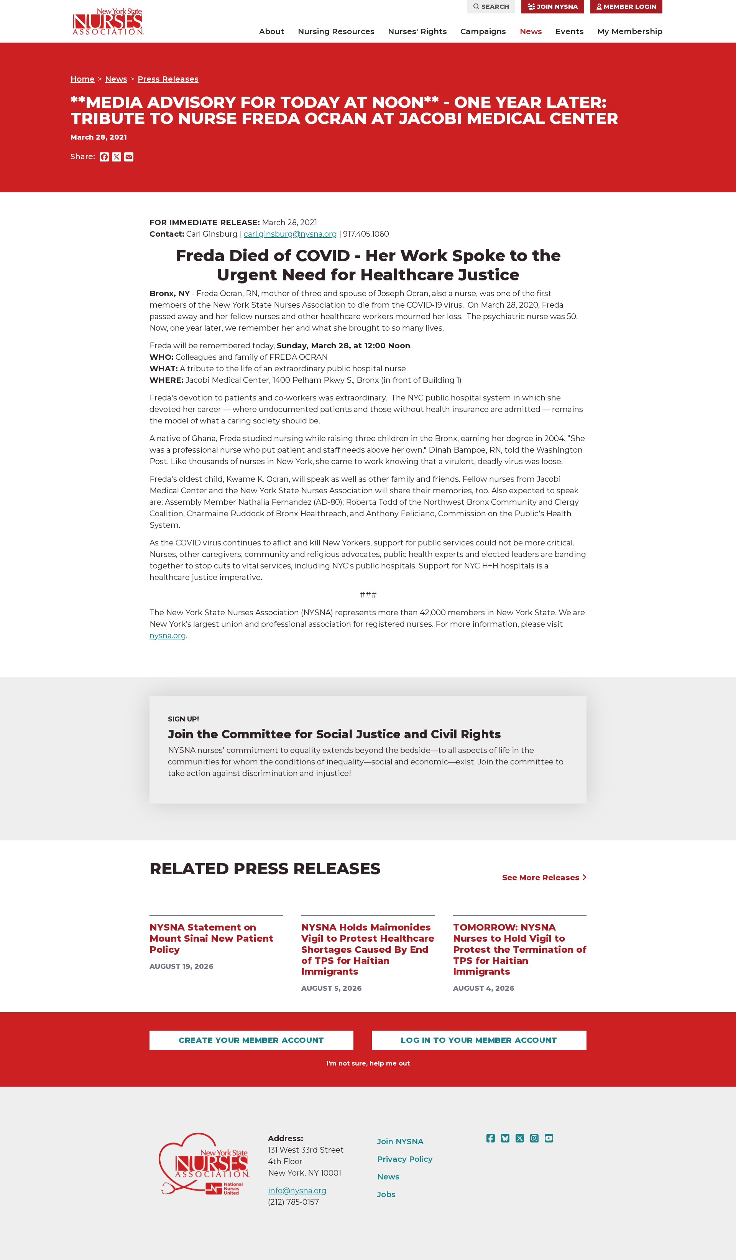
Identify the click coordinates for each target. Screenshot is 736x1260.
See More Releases (542, 877)
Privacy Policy (405, 1159)
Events (569, 31)
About (271, 31)
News (531, 31)
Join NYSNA (556, 6)
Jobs (386, 1194)
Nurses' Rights (417, 31)
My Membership (629, 31)
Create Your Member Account (251, 1040)
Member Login (629, 6)
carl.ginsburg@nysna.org (290, 234)
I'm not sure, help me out (368, 1063)
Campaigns (483, 31)
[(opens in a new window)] (492, 1138)
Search (494, 6)
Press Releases (168, 79)
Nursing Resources (336, 31)
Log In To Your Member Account (479, 1040)
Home (83, 79)
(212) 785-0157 (293, 1202)
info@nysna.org (297, 1190)
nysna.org (168, 635)
